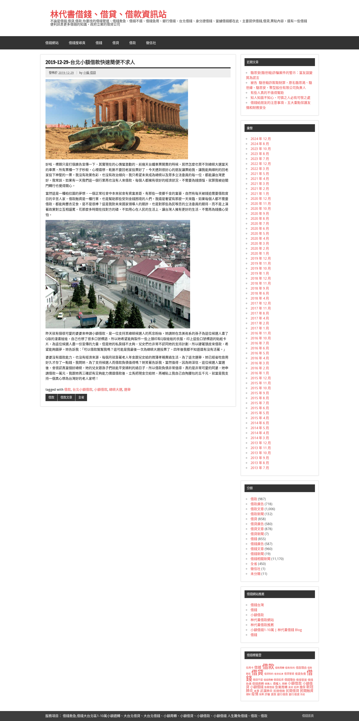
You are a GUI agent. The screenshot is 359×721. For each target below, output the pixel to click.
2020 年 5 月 (260, 234)
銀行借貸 (294, 694)
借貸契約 (268, 673)
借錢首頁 (308, 715)
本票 (256, 691)
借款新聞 (257, 514)
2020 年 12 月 (261, 199)
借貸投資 (278, 674)
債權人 (277, 683)
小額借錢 (256, 687)
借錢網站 (52, 43)
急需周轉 (281, 687)
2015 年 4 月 (260, 418)
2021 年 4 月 (260, 179)
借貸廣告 (257, 524)
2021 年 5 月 (260, 174)
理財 (248, 694)
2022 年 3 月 (260, 169)
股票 (261, 694)
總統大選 (115, 390)
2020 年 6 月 (260, 229)
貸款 (273, 694)
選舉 (127, 390)
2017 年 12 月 (261, 303)
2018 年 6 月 (260, 293)
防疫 (302, 694)
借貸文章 (257, 529)
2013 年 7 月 (260, 468)
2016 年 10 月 (261, 338)
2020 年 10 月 (261, 209)
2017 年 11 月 (261, 308)
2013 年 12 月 (261, 443)
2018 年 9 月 (260, 288)
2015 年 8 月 (260, 398)
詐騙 (267, 694)
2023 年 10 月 (261, 149)
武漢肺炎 (266, 691)
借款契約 (290, 667)
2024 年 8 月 (260, 144)
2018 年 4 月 (260, 298)
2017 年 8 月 (260, 313)
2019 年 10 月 (261, 268)
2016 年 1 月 (260, 373)
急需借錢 (269, 687)
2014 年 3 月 (260, 438)
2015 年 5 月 (260, 413)
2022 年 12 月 (261, 164)
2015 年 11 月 (261, 383)
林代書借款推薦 (262, 625)
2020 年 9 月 (260, 214)
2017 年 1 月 (260, 328)
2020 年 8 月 (260, 219)
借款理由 (301, 667)
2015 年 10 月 (261, 388)
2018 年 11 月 (261, 283)
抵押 (296, 687)
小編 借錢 (89, 72)
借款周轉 (279, 667)
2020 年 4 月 (260, 239)
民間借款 (279, 691)
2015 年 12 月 (261, 378)
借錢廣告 (257, 544)
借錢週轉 (258, 683)
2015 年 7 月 (260, 403)
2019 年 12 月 (261, 258)
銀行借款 (282, 694)
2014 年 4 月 (260, 433)
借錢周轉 (268, 679)
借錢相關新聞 (260, 559)
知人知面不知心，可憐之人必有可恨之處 (280, 98)
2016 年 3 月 (260, 363)
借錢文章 (257, 549)
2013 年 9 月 (260, 458)
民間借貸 (292, 691)
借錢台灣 (257, 605)
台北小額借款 (82, 390)
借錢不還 (258, 679)
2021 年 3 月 (260, 184)
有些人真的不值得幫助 (267, 93)
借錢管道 (301, 679)
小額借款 (100, 390)
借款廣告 (257, 504)
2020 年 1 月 (260, 253)
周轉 (284, 683)
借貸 (115, 43)
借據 (257, 667)
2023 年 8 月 (260, 154)
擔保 (302, 687)
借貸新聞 (257, 534)
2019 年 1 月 (260, 273)
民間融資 (306, 691)
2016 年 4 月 (260, 358)
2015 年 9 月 (260, 393)
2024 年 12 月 (261, 139)
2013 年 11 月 (261, 448)
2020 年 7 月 (260, 224)
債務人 (268, 683)
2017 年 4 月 (260, 318)
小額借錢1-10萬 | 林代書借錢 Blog (276, 630)
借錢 (99, 43)
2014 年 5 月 (260, 428)
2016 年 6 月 (260, 348)
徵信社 (151, 43)
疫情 (254, 694)
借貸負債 (300, 673)
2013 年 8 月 (260, 463)
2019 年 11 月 (261, 263)
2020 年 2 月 (260, 249)
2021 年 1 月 (260, 194)
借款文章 (66, 397)
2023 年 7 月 (260, 159)
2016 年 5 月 (260, 353)
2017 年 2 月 (260, 323)
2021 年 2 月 (260, 189)
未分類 (256, 574)
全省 (81, 397)
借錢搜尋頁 (77, 43)
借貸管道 (289, 673)
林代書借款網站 (262, 620)
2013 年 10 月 (261, 453)
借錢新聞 (257, 554)
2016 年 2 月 (260, 368)
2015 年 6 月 (260, 408)
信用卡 (249, 667)
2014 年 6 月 (260, 423)
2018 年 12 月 (261, 278)
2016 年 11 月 (261, 333)
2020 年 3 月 (260, 244)
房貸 (290, 687)
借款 (132, 43)
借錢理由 (289, 679)
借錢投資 (279, 679)
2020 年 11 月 (261, 204)
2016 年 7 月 (260, 343)
